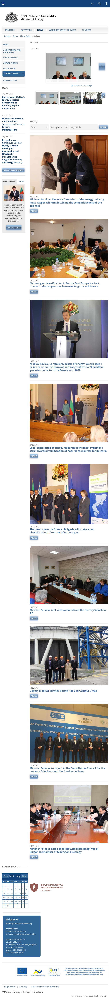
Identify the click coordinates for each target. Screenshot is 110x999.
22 (26, 897)
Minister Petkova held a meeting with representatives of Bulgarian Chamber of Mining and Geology (64, 850)
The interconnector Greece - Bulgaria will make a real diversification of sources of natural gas (62, 531)
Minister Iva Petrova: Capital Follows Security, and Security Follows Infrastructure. (13, 124)
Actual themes (10, 63)
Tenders (86, 29)
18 (12, 897)
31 (8, 906)
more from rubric (13, 170)
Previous (6, 196)
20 (20, 897)
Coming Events (10, 58)
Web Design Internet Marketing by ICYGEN (89, 996)
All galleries (14, 227)
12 (16, 893)
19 (16, 897)
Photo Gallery (26, 36)
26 (16, 901)
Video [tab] (21, 181)
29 (26, 901)
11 (12, 893)
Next (21, 196)
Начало (7, 36)
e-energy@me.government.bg (19, 923)
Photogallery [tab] (9, 181)
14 (23, 893)
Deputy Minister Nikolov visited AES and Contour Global (64, 690)
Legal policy (9, 986)
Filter (103, 127)
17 (8, 897)
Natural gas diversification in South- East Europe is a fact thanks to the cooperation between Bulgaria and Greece (64, 285)
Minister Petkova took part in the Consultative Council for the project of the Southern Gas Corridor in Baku (67, 770)
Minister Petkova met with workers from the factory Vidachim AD (68, 611)
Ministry (10, 29)
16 (4, 897)
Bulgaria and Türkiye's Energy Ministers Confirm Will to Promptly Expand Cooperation (13, 103)
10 (8, 893)
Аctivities (26, 29)
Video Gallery (10, 80)
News (40, 29)
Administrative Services (62, 29)
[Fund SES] (46, 887)
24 (8, 901)
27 (20, 901)
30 (4, 906)
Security (23, 986)
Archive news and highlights (12, 51)
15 (26, 893)
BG (92, 3)
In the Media (9, 68)
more (34, 211)
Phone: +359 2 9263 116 (16, 931)
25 (12, 901)
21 (23, 897)
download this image (83, 85)
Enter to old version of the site (45, 986)
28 (23, 901)
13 (20, 893)
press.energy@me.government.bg (20, 934)
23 (4, 901)
